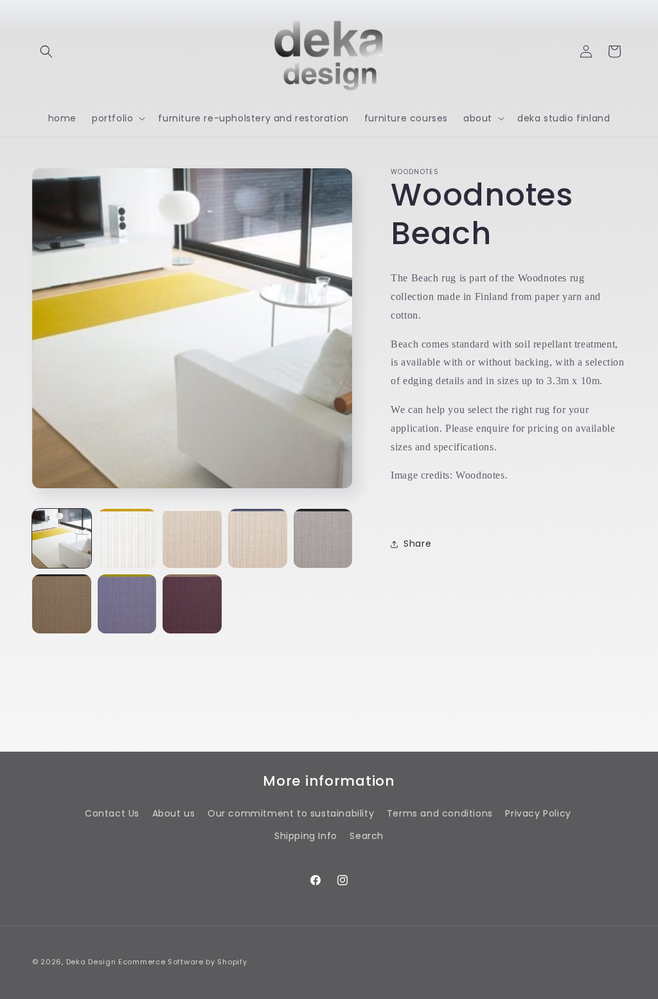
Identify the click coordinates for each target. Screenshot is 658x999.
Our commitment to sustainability (291, 813)
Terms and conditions (440, 813)
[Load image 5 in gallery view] (323, 538)
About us (173, 813)
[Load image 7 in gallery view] (127, 603)
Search (367, 835)
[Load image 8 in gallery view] (192, 603)
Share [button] (417, 543)
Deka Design (91, 962)
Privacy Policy (538, 813)
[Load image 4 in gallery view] (257, 538)
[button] (46, 51)
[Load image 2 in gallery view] (127, 538)
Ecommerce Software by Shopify (182, 962)
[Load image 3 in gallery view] (192, 538)
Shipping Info (305, 835)
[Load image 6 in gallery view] (61, 603)
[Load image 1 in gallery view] (61, 538)
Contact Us (112, 813)
